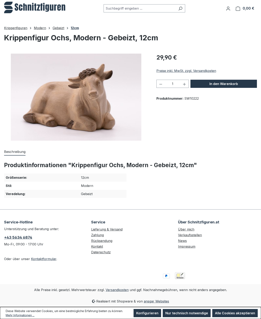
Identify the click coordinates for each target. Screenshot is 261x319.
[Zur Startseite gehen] (34, 7)
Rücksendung (101, 241)
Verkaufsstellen (190, 235)
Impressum (186, 246)
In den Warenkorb (223, 84)
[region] (76, 97)
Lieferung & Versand (107, 229)
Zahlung (97, 235)
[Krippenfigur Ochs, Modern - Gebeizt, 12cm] (76, 97)
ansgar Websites (156, 301)
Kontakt (97, 246)
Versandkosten (117, 290)
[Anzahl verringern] (160, 84)
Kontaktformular (43, 259)
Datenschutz (101, 252)
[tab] (14, 152)
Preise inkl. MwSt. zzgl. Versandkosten (186, 71)
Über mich (186, 229)
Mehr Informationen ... (20, 315)
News (182, 241)
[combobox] (140, 8)
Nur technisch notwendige (186, 313)
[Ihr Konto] (228, 8)
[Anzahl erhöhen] (184, 84)
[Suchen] (180, 8)
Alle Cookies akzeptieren (235, 313)
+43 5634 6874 (18, 237)
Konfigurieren (147, 313)
